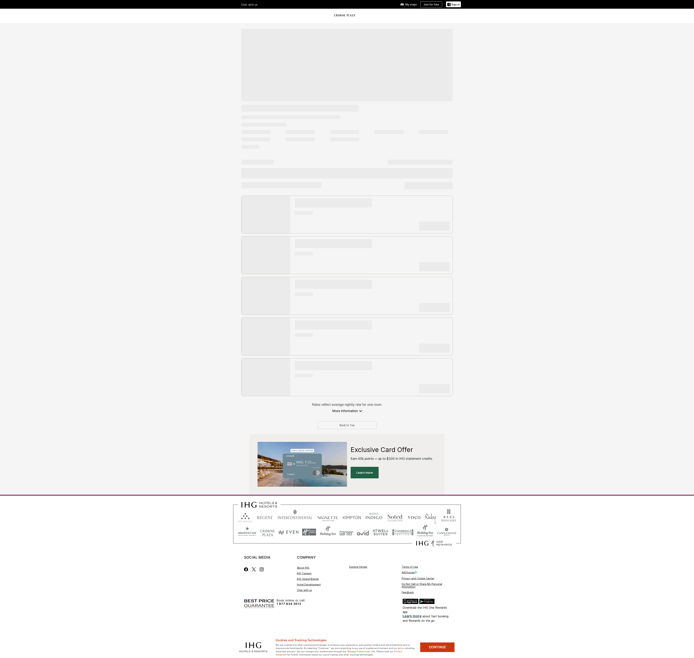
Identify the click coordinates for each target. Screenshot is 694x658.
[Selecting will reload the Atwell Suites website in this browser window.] (380, 532)
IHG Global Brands (308, 578)
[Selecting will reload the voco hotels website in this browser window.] (414, 516)
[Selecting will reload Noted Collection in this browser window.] (394, 516)
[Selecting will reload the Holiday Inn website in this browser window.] (328, 532)
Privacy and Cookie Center (418, 578)
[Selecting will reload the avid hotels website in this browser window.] (363, 532)
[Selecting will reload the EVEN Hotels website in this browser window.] (289, 532)
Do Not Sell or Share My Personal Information (422, 585)
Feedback (408, 592)
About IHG (303, 567)
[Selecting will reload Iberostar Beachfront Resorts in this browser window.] (247, 532)
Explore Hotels (358, 566)
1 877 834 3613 (289, 604)
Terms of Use (410, 566)
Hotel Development (309, 584)
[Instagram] (261, 569)
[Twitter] (253, 569)
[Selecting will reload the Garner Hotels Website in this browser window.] (346, 532)
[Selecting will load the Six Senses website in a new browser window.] (245, 516)
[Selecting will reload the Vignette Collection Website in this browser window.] (327, 516)
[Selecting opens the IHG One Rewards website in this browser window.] (434, 543)
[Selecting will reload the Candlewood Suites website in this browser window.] (446, 532)
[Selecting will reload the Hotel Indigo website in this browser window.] (374, 516)
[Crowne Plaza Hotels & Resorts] (344, 15)
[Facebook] (247, 569)
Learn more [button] (364, 472)
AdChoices (408, 572)
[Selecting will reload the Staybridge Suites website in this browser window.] (402, 532)
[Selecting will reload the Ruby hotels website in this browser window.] (430, 516)
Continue (437, 647)
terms (401, 648)
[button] (453, 4)
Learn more (412, 616)
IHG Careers (304, 573)
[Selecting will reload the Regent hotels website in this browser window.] (265, 516)
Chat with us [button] (249, 4)
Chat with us (304, 590)
